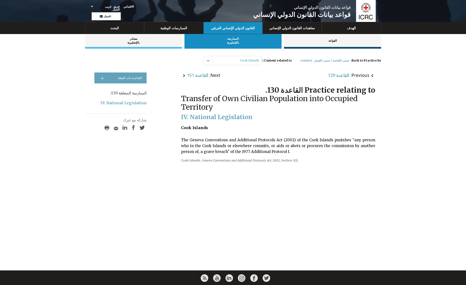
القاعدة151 (197, 75)
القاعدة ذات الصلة (130, 78)
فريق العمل (116, 8)
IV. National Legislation (123, 103)
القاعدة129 (338, 75)
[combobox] (258, 60)
